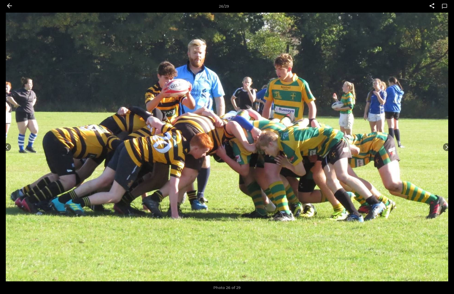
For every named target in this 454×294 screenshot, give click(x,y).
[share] (432, 6)
